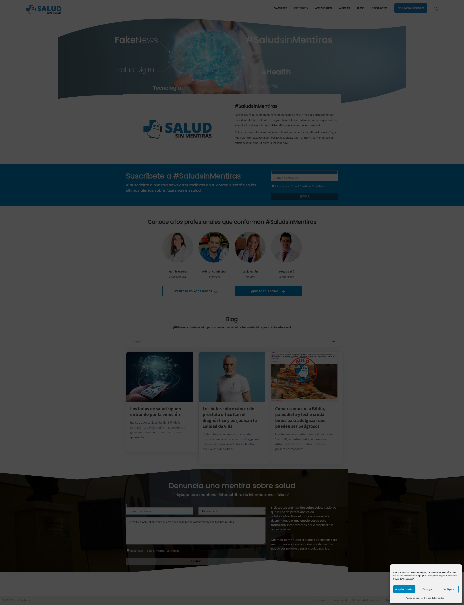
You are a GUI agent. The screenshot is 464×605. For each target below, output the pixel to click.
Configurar (449, 589)
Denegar (427, 589)
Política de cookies (414, 597)
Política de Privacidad (434, 597)
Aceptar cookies (404, 589)
